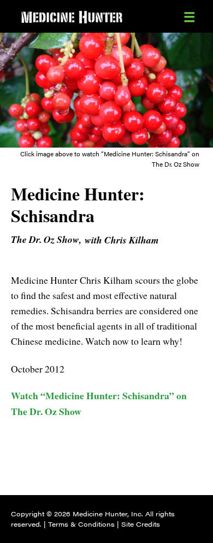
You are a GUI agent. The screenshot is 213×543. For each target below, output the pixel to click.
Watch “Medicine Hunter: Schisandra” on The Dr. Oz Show (99, 403)
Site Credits (140, 524)
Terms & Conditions (81, 524)
